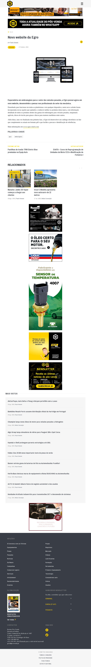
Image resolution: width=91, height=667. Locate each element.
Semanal (49, 599)
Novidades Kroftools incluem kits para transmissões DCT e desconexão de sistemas (39, 494)
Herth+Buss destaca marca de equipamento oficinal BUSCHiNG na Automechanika (38, 473)
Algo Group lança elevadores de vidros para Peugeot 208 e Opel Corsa (34, 432)
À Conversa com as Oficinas (16, 544)
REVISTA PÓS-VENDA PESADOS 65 (13, 615)
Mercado (48, 551)
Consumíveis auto (52, 577)
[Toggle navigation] (82, 4)
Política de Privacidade (45, 658)
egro (10, 136)
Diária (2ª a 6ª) (51, 604)
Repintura (49, 547)
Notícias (10, 559)
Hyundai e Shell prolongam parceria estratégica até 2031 (29, 442)
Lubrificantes (50, 559)
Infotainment (11, 577)
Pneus (9, 551)
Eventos (10, 585)
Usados (48, 585)
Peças (48, 544)
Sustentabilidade (13, 581)
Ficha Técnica (45, 661)
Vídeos (48, 555)
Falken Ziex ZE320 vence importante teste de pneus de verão (30, 453)
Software (10, 562)
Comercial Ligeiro (13, 570)
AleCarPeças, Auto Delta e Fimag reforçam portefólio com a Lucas (32, 401)
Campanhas (11, 566)
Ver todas (10, 619)
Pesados (11, 47)
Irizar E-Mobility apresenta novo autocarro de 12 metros (44, 192)
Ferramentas (50, 566)
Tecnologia (49, 574)
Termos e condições (45, 655)
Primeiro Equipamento (53, 570)
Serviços (10, 574)
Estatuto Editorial (45, 664)
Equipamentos (14, 172)
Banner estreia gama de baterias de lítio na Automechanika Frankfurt (34, 463)
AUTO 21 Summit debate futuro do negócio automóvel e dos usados (33, 484)
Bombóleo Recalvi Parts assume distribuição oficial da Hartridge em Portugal (37, 411)
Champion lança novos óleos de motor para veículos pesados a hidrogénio (35, 422)
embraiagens (18, 136)
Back (11, 32)
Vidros (48, 581)
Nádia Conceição (47, 199)
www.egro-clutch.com (31, 127)
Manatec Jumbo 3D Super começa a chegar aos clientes (18, 192)
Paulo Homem (14, 42)
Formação (49, 562)
